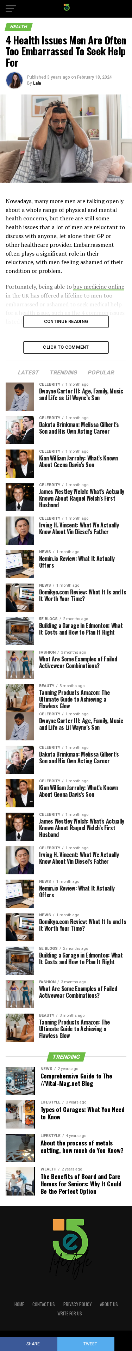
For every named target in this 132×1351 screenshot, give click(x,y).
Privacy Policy (77, 1304)
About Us (109, 1304)
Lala (37, 83)
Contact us (43, 1304)
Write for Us (69, 1313)
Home (19, 1304)
